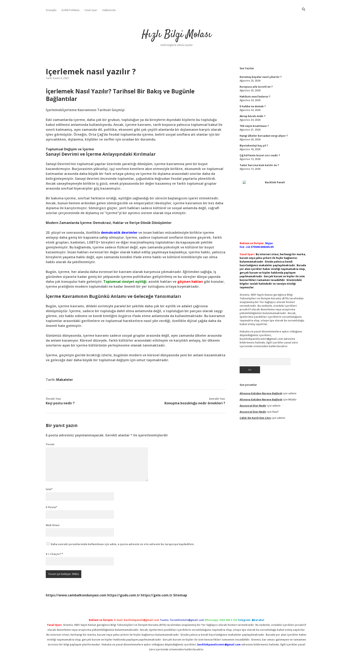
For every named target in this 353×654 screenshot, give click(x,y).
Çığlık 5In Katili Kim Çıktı (255, 418)
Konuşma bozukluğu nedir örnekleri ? (194, 403)
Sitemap (180, 595)
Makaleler (64, 379)
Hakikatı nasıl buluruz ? (255, 96)
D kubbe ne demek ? (253, 106)
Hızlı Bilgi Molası (176, 34)
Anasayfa (51, 10)
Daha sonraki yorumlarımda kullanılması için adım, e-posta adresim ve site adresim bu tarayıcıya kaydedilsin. (122, 544)
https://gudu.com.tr (123, 595)
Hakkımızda (109, 10)
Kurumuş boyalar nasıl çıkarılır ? (261, 77)
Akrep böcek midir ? (252, 116)
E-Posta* (51, 507)
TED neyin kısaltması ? (254, 126)
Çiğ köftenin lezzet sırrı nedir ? (260, 155)
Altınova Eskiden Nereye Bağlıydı (261, 393)
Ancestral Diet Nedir (253, 405)
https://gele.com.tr (156, 595)
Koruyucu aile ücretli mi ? (256, 86)
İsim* (49, 489)
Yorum (50, 444)
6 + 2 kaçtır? (54, 554)
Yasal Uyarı (90, 10)
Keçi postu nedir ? (60, 403)
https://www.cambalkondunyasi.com (76, 595)
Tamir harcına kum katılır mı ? (259, 165)
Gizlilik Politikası (70, 10)
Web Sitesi (52, 525)
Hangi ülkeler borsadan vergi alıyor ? (264, 136)
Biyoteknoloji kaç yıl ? (254, 145)
